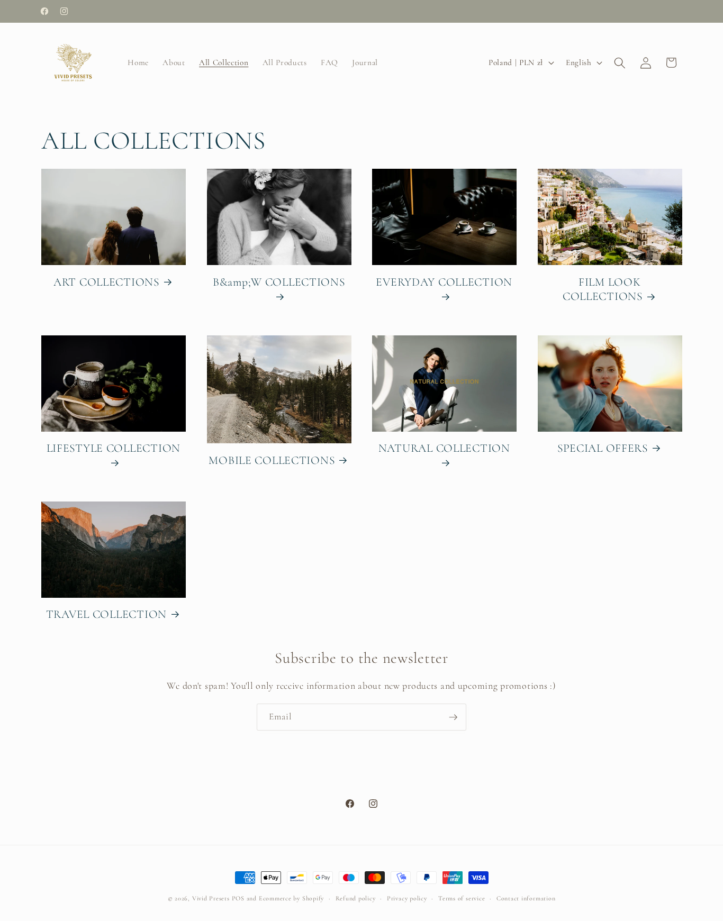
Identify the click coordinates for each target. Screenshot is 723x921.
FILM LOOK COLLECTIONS (603, 289)
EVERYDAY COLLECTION (444, 282)
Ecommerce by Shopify (291, 898)
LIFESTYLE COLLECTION (113, 448)
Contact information (526, 898)
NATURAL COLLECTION (444, 448)
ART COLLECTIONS (106, 282)
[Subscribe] (453, 717)
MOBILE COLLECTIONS (272, 460)
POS (238, 898)
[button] (619, 62)
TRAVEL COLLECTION (106, 614)
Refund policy (356, 898)
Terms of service (461, 898)
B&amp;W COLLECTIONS (279, 282)
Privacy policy (407, 898)
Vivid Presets (211, 898)
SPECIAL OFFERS (602, 448)
